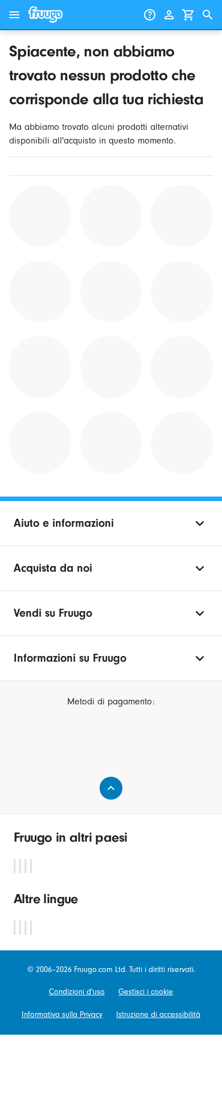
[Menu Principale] (14, 14)
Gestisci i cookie (145, 992)
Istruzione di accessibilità (158, 1014)
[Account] (169, 14)
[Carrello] (188, 14)
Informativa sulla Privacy (62, 1014)
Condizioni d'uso (77, 992)
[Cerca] (207, 14)
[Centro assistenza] (149, 14)
